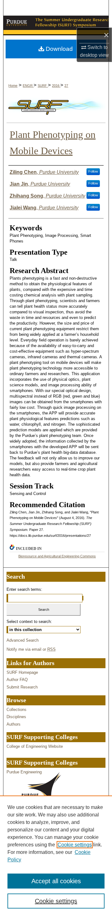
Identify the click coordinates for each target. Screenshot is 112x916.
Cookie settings (75, 844)
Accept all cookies (56, 881)
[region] (56, 856)
